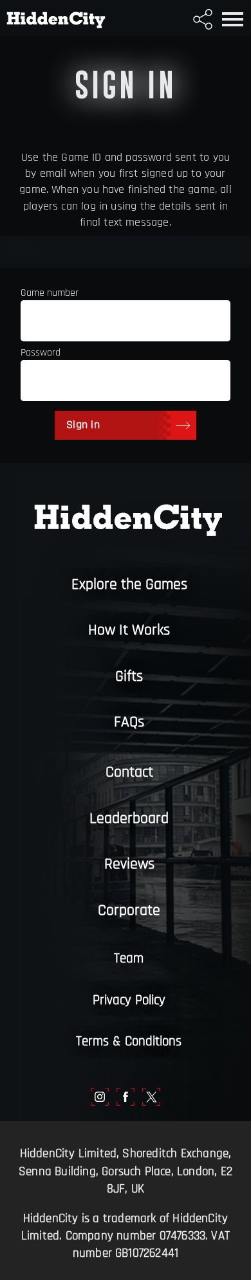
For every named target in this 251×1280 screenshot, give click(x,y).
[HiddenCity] (53, 17)
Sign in (83, 424)
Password (40, 353)
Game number (50, 293)
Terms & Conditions (128, 1041)
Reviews (129, 864)
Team (129, 958)
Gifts (129, 676)
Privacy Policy (129, 1000)
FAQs (129, 722)
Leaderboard (129, 818)
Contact (129, 772)
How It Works (129, 630)
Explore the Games (129, 584)
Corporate (129, 910)
